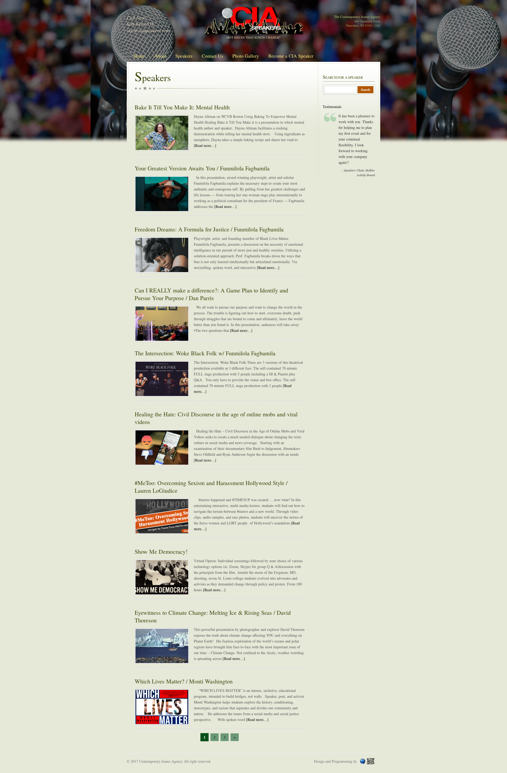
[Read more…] (205, 145)
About (160, 56)
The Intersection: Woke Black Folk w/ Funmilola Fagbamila (205, 353)
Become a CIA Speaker (290, 56)
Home (139, 56)
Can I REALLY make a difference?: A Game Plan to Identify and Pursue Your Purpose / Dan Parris (211, 294)
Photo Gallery (245, 56)
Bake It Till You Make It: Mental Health (182, 107)
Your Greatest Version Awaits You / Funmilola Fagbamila (202, 168)
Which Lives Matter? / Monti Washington (184, 681)
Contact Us (212, 56)
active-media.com (375, 761)
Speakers (184, 56)
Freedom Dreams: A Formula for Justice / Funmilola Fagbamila (209, 229)
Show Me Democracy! (161, 551)
